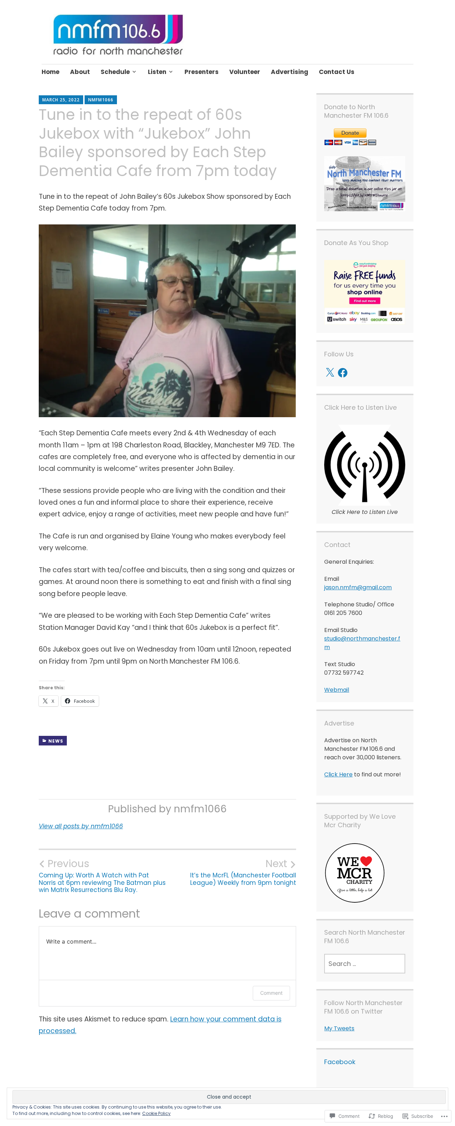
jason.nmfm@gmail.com (358, 587)
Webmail (336, 690)
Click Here (338, 774)
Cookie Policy (156, 1113)
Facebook (339, 1061)
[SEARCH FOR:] (364, 963)
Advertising (289, 72)
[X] (330, 372)
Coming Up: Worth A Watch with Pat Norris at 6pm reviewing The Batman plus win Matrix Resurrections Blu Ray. (102, 876)
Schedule (115, 72)
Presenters (201, 72)
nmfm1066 (100, 100)
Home (50, 72)
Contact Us (336, 72)
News (55, 741)
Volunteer (244, 72)
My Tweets (339, 1028)
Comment (271, 993)
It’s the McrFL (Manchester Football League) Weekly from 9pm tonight (243, 872)
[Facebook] (342, 372)
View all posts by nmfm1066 (81, 826)
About (80, 72)
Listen (157, 72)
